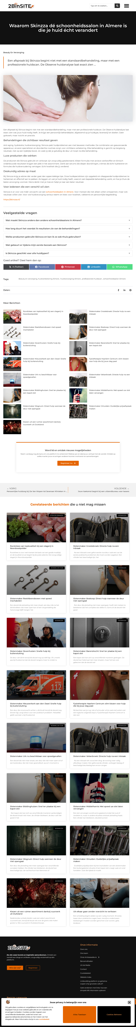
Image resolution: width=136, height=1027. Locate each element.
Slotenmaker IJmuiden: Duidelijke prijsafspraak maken (96, 860)
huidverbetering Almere (48, 279)
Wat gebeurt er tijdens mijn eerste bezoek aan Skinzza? (68, 245)
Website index (85, 977)
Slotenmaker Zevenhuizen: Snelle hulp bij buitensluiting (30, 652)
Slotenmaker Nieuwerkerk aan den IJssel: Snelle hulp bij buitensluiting (35, 704)
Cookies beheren (114, 1014)
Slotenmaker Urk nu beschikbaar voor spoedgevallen (35, 756)
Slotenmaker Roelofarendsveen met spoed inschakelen (31, 599)
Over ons (83, 949)
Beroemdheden (86, 961)
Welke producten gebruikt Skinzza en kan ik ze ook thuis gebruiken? (68, 237)
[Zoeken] (117, 5)
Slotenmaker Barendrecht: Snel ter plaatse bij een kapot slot (97, 652)
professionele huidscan (92, 279)
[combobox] (102, 5)
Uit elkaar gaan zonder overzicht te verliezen (94, 911)
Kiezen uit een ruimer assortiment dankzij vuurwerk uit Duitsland (35, 912)
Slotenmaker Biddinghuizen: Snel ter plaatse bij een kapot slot (35, 807)
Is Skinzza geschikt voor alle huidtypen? (68, 253)
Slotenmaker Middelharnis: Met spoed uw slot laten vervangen (98, 807)
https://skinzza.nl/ (11, 199)
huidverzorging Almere (70, 279)
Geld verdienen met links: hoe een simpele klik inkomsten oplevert (93, 989)
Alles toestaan (79, 1014)
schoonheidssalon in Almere (59, 192)
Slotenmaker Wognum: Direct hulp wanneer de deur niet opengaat (35, 860)
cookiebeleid (44, 1019)
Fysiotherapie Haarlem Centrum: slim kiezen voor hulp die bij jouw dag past (99, 704)
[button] (129, 1002)
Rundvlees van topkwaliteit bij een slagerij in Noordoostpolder (31, 547)
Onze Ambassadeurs (88, 957)
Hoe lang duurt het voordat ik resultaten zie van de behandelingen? (68, 228)
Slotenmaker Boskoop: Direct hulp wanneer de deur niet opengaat (98, 599)
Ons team (84, 953)
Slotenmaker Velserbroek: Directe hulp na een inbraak (99, 756)
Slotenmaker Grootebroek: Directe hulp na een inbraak (96, 547)
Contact (83, 969)
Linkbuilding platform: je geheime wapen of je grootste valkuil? (93, 982)
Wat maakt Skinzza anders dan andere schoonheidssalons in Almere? (68, 220)
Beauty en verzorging (13, 52)
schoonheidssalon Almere (114, 279)
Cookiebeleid (85, 973)
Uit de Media (85, 965)
